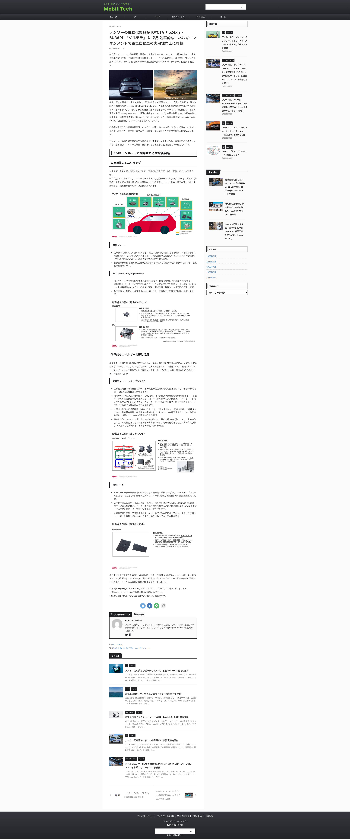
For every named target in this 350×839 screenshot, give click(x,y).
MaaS (157, 17)
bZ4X (114, 648)
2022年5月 (211, 261)
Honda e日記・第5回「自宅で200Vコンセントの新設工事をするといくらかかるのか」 (234, 231)
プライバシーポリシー (145, 816)
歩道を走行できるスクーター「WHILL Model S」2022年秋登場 (156, 717)
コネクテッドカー (179, 17)
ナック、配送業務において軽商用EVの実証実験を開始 (151, 740)
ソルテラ (138, 648)
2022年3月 (211, 272)
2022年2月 (211, 277)
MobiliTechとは (183, 816)
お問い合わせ (197, 816)
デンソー (146, 648)
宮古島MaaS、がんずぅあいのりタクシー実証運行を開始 (153, 693)
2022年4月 (211, 267)
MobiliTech (118, 9)
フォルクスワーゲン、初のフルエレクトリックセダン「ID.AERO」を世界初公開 (234, 131)
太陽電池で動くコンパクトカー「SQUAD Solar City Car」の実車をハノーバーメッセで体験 (235, 186)
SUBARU (121, 648)
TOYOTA (129, 648)
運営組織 (209, 816)
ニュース (113, 17)
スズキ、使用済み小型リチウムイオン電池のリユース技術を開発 (157, 670)
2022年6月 (211, 256)
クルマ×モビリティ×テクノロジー (175, 821)
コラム (223, 17)
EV (135, 17)
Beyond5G (200, 17)
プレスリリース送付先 (165, 816)
